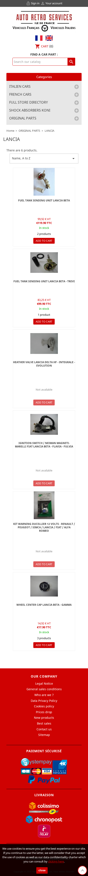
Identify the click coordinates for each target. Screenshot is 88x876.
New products (44, 718)
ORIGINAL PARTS (22, 118)
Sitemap (44, 735)
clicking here (56, 861)
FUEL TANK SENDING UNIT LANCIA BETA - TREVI (44, 281)
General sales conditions (44, 689)
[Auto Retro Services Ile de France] (44, 21)
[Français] (39, 38)
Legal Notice (44, 683)
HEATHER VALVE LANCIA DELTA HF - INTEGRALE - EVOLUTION (44, 363)
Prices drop (44, 712)
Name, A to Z (44, 158)
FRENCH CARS (20, 94)
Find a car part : (44, 54)
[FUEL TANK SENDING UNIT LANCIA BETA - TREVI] (44, 182)
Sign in (33, 3)
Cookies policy (44, 706)
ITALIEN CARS (20, 87)
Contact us (44, 729)
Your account (51, 3)
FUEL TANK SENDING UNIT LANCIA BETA (44, 200)
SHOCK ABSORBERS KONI (29, 110)
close (41, 870)
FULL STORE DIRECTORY (28, 102)
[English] (48, 38)
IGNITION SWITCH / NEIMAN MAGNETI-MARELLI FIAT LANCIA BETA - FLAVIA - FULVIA (44, 444)
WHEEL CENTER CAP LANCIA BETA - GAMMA (44, 605)
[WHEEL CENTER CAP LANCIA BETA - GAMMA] (44, 586)
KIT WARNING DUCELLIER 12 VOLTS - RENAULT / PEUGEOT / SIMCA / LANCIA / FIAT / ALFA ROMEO (44, 527)
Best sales (44, 723)
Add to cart (44, 241)
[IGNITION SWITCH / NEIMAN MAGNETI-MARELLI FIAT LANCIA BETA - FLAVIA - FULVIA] (44, 424)
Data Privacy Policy (44, 701)
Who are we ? (44, 695)
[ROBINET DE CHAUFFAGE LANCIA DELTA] (44, 343)
